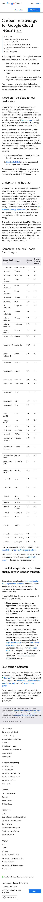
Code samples (7, 824)
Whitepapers (6, 757)
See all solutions (7, 770)
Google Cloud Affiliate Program (12, 865)
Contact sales (6, 784)
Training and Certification (10, 831)
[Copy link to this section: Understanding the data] (32, 183)
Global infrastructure (9, 746)
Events (4, 848)
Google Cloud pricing (9, 780)
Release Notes (7, 800)
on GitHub (5, 550)
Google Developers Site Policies (24, 715)
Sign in (37, 3)
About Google (6, 883)
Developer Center (8, 835)
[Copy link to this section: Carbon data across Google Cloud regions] (21, 252)
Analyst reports (7, 753)
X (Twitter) (5, 851)
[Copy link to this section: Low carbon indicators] (31, 667)
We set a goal (27, 120)
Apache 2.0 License (34, 713)
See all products (7, 766)
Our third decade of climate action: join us (18, 877)
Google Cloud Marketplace (11, 777)
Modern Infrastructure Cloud (12, 739)
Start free (34, 10)
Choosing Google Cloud (10, 732)
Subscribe (35, 891)
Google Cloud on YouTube (11, 855)
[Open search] (32, 3)
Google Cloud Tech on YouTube (12, 858)
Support (4, 797)
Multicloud (5, 743)
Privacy (15, 883)
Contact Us (19, 10)
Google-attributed (13, 162)
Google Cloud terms (10, 886)
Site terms (24, 883)
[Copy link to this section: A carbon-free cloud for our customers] (17, 101)
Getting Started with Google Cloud (13, 817)
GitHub (4, 813)
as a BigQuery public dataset (25, 550)
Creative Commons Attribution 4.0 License (27, 711)
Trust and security (8, 735)
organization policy (13, 643)
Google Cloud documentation (12, 820)
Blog (3, 844)
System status (7, 804)
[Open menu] (3, 3)
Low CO (7, 678)
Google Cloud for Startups (11, 773)
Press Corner (6, 869)
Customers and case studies (12, 750)
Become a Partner (8, 862)
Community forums (8, 793)
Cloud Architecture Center (11, 828)
